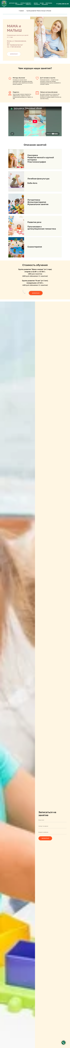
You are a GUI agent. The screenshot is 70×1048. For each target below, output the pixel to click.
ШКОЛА (36, 3)
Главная (21, 10)
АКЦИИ (42, 3)
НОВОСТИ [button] (28, 4)
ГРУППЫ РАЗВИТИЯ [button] (26, 3)
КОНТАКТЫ (37, 4)
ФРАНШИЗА (45, 4)
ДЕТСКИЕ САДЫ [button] (13, 3)
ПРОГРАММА (49, 3)
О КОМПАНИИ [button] (19, 4)
